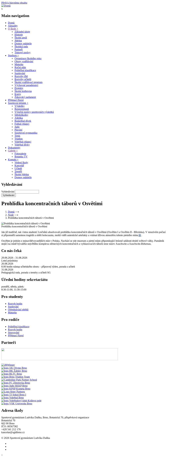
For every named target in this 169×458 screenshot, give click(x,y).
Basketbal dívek (23, 120)
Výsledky (20, 106)
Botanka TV (21, 156)
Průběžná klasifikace (25, 70)
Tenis (17, 135)
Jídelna (18, 40)
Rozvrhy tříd (21, 76)
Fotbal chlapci (22, 123)
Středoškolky (21, 115)
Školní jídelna (22, 174)
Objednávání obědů (18, 309)
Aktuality (13, 25)
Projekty (19, 88)
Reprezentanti (22, 109)
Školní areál (21, 37)
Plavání (18, 129)
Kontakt (13, 159)
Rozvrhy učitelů (23, 79)
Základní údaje (22, 31)
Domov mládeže (23, 43)
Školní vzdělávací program (28, 82)
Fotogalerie (20, 153)
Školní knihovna (23, 91)
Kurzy (18, 94)
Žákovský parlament (25, 97)
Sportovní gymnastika (26, 132)
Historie (19, 34)
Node (11, 214)
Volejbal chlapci (23, 141)
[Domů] (6, 5)
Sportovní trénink (18, 103)
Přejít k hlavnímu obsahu (14, 2)
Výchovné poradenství (26, 85)
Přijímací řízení (16, 100)
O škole (13, 28)
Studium (13, 55)
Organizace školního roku (28, 58)
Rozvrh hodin (15, 303)
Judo (17, 126)
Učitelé (18, 168)
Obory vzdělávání (24, 61)
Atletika (19, 117)
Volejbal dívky (22, 144)
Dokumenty (14, 147)
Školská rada (21, 46)
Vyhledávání (7, 191)
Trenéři (18, 171)
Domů (11, 22)
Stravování (13, 332)
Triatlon (19, 138)
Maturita (19, 64)
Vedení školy (21, 162)
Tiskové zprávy (23, 52)
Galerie (13, 150)
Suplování (20, 73)
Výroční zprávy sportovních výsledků (34, 112)
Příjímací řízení (16, 335)
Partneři (19, 49)
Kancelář (19, 165)
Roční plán (20, 67)
